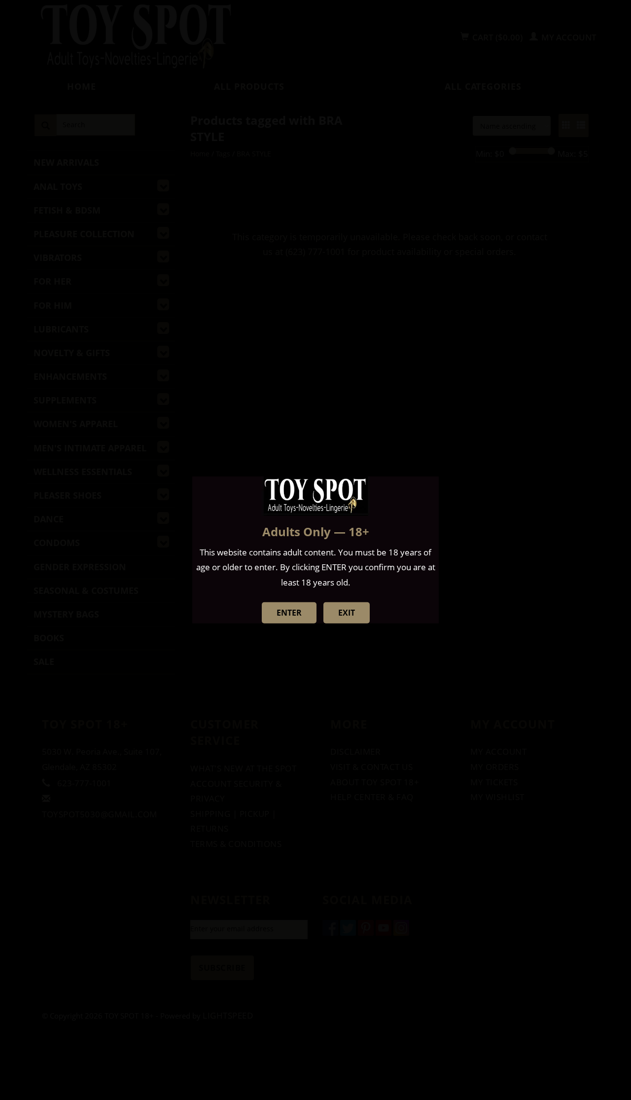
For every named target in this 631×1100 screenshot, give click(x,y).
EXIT (346, 612)
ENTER (289, 612)
